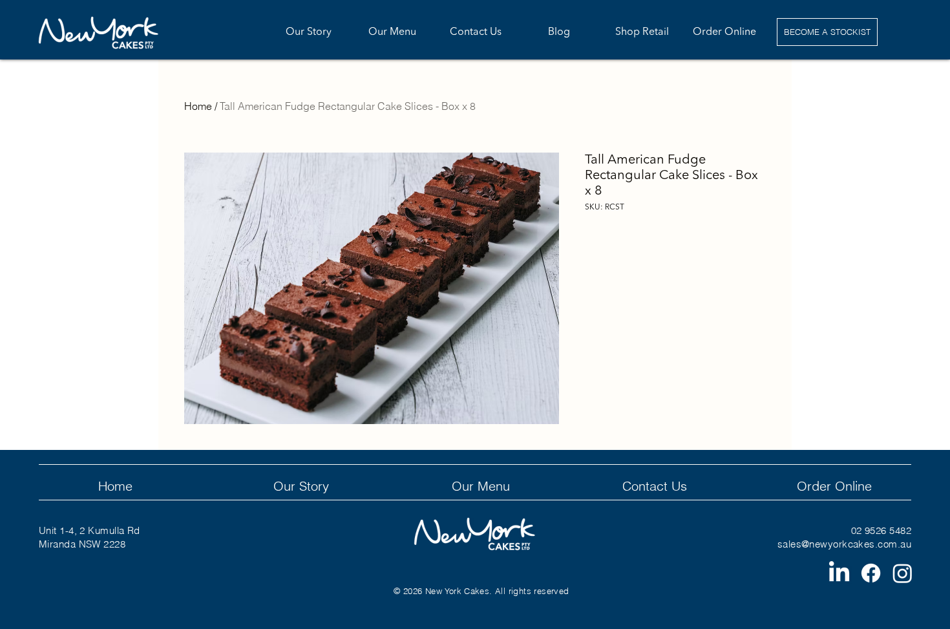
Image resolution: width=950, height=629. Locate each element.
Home (198, 106)
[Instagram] (902, 573)
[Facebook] (870, 573)
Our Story (301, 486)
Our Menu (481, 486)
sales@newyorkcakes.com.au (844, 544)
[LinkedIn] (839, 573)
